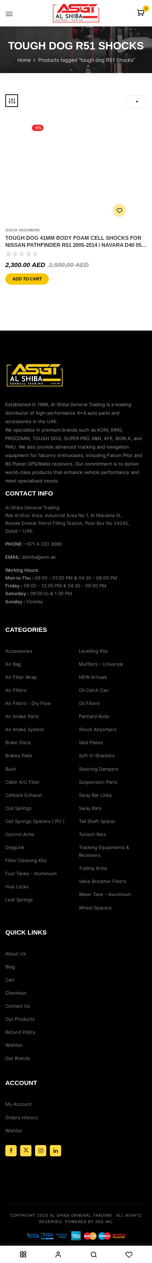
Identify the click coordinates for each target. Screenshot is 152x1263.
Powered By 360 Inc (89, 1221)
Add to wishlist (119, 210)
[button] (141, 13)
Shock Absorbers (22, 230)
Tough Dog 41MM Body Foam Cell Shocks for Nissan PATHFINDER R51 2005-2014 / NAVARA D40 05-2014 (74, 241)
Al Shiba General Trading (81, 1215)
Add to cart (27, 279)
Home (24, 60)
